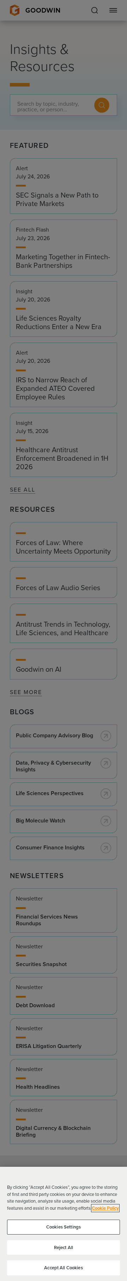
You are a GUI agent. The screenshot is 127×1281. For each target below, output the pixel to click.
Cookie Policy (105, 1208)
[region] (63, 1224)
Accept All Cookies (63, 1267)
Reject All (63, 1247)
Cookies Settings (63, 1227)
